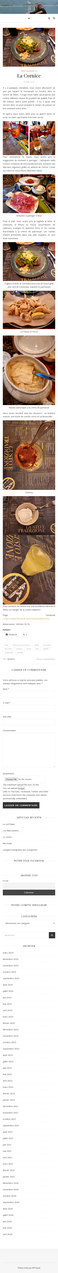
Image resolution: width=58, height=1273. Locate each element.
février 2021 (9, 1170)
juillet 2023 (8, 991)
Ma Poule (7, 843)
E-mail (6, 702)
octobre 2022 (9, 1042)
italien (36, 645)
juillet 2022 (8, 1061)
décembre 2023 (10, 959)
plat (37, 649)
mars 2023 (8, 1016)
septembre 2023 (11, 978)
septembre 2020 (11, 1202)
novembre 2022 (10, 1035)
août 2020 (8, 1208)
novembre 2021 (10, 1112)
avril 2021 (7, 1157)
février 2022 (9, 1093)
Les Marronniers (11, 830)
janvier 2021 (9, 1176)
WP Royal (36, 1268)
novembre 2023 (10, 965)
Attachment (8, 773)
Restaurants (29, 71)
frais (6, 645)
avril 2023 (7, 1010)
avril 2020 (7, 1234)
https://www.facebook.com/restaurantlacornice (27, 618)
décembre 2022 (10, 1029)
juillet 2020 (8, 1215)
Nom (6, 689)
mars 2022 (8, 1087)
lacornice (8, 649)
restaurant (9, 652)
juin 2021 (7, 1144)
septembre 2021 (11, 1125)
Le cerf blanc (9, 824)
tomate (20, 652)
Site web (7, 716)
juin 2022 (7, 1067)
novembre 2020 (10, 1189)
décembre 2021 (10, 1106)
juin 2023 (7, 997)
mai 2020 (7, 1227)
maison (19, 649)
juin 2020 (7, 1221)
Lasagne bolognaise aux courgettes (20, 849)
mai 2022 (7, 1074)
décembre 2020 (10, 1183)
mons (29, 649)
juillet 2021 (8, 1138)
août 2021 (8, 1131)
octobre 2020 (9, 1195)
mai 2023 (7, 1003)
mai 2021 (7, 1151)
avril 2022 (7, 1080)
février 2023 (9, 1023)
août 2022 (8, 1055)
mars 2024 (8, 952)
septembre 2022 (11, 1048)
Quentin (11, 659)
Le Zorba (7, 837)
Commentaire (9, 730)
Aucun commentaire (45, 659)
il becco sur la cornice (21, 645)
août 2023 (8, 984)
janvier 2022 (9, 1099)
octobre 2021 (9, 1119)
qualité (45, 649)
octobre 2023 (9, 971)
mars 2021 (8, 1163)
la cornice (47, 645)
